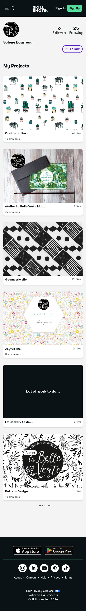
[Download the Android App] (59, 550)
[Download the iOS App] (27, 550)
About (18, 577)
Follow (75, 49)
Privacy (55, 577)
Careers (31, 577)
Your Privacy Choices (39, 590)
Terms (68, 577)
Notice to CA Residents (43, 595)
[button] (6, 8)
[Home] (40, 8)
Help (43, 577)
